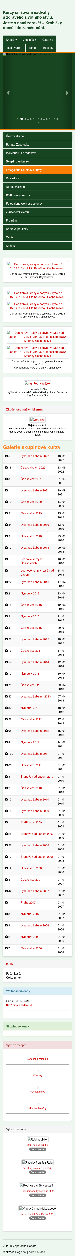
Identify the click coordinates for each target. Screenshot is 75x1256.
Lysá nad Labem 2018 (35, 547)
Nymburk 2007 (30, 914)
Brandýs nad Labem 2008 (37, 857)
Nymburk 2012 (30, 708)
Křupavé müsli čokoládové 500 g (37, 1214)
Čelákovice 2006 (31, 948)
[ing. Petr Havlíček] (37, 383)
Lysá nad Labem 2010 (35, 799)
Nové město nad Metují (19, 1005)
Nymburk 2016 (30, 593)
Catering (47, 40)
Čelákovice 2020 (31, 502)
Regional (20, 1252)
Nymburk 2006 (30, 937)
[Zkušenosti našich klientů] (37, 419)
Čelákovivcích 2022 (33, 467)
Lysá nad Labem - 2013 (36, 696)
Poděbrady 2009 (31, 822)
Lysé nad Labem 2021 (35, 490)
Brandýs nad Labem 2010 (37, 776)
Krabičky (11, 40)
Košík (9, 964)
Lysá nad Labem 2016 (35, 582)
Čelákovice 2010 (31, 788)
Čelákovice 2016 (31, 605)
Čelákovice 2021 (31, 479)
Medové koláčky (37, 1108)
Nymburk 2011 (30, 742)
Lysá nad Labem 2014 (35, 662)
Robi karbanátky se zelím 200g (37, 1191)
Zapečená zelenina (37, 1058)
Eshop (33, 48)
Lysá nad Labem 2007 (35, 891)
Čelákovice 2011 (31, 765)
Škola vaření (14, 48)
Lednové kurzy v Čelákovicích (31, 561)
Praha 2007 (28, 902)
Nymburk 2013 (30, 673)
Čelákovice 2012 (31, 719)
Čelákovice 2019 (31, 513)
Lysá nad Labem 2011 (35, 754)
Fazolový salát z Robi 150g (37, 1168)
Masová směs (37, 1091)
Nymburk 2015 (30, 616)
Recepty (48, 48)
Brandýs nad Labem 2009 (37, 834)
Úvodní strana (15, 136)
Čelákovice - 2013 (32, 685)
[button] (8, 91)
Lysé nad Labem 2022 (35, 456)
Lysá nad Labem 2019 (35, 525)
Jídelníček (29, 40)
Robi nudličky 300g (37, 1145)
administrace (37, 1252)
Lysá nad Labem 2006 (35, 925)
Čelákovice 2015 (31, 628)
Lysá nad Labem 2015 (35, 639)
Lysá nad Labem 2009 (35, 811)
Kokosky (37, 1075)
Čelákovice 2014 (31, 650)
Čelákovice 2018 (31, 536)
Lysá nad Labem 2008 (35, 845)
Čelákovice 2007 (31, 879)
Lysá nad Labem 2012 (35, 731)
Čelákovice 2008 (31, 868)
